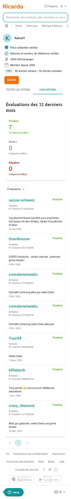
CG (7, 453)
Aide (41, 461)
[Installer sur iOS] (21, 479)
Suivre (11, 80)
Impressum (58, 453)
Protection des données (20, 461)
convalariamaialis (23, 274)
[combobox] (35, 17)
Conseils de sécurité (26, 469)
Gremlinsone (19, 239)
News (51, 461)
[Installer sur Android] (49, 479)
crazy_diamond (21, 405)
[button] (51, 6)
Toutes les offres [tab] (18, 89)
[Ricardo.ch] (13, 6)
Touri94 (15, 338)
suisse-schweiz (22, 200)
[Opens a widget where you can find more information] (14, 492)
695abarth (17, 370)
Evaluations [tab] (48, 89)
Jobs (61, 461)
